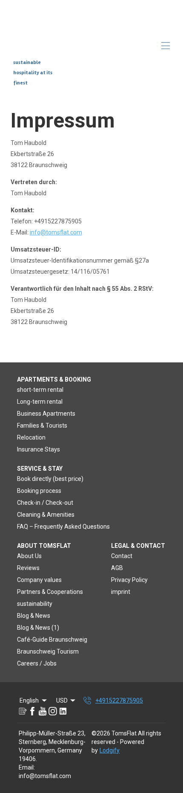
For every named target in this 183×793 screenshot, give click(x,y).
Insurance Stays (38, 449)
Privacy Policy (129, 579)
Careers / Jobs (37, 663)
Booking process (39, 490)
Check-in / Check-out (45, 502)
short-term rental (40, 389)
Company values (39, 579)
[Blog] (22, 711)
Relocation (31, 437)
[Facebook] (32, 711)
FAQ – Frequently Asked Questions (63, 526)
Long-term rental (40, 401)
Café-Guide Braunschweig (52, 639)
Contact (121, 556)
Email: (27, 767)
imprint (120, 591)
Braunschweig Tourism (48, 651)
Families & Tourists (42, 425)
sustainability (34, 603)
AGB (117, 567)
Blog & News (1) (38, 627)
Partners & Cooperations (50, 591)
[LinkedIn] (63, 711)
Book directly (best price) (50, 478)
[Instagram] (53, 711)
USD (62, 700)
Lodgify (110, 750)
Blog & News (33, 615)
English (29, 700)
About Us (29, 556)
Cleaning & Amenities (45, 514)
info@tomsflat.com (56, 232)
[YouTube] (42, 711)
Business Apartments (46, 413)
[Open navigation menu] (165, 45)
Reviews (28, 567)
